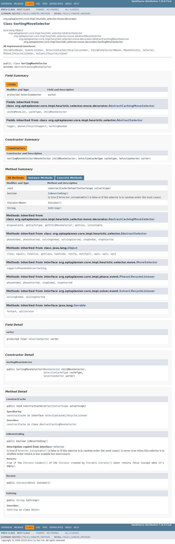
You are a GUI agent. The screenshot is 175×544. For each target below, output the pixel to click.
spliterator (26, 311)
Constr (35, 13)
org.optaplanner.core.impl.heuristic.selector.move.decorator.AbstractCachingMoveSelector (74, 39)
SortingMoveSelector (20, 158)
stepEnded (89, 239)
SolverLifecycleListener (52, 53)
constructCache (57, 188)
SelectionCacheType (90, 158)
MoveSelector (132, 50)
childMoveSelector (55, 111)
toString (53, 208)
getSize (80, 225)
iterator (53, 202)
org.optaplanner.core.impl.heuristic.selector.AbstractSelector (45, 33)
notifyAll (85, 254)
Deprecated (56, 4)
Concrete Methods (69, 177)
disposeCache (15, 225)
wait (97, 254)
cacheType (35, 111)
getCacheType (34, 225)
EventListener (34, 50)
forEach (11, 311)
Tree (45, 4)
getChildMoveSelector (58, 225)
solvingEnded (50, 239)
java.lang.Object (13, 30)
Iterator (12, 202)
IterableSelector (102, 50)
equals (20, 254)
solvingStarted (70, 239)
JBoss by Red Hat (36, 540)
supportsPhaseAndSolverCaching (26, 268)
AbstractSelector (130, 120)
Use (38, 4)
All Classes (72, 9)
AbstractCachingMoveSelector (32, 66)
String (11, 208)
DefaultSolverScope (80, 188)
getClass (46, 254)
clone (10, 254)
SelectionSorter (31, 94)
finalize (32, 254)
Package (18, 4)
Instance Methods (40, 177)
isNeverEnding (57, 193)
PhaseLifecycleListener (18, 53)
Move (18, 50)
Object (72, 248)
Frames (40, 9)
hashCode (60, 254)
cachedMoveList (16, 111)
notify (72, 254)
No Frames (53, 9)
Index (68, 4)
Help (76, 4)
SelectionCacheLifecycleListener (67, 50)
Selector (148, 50)
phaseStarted (31, 239)
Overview (6, 4)
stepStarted (105, 239)
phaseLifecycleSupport (32, 126)
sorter (52, 94)
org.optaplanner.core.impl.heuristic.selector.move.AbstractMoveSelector (58, 36)
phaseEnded (13, 239)
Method (45, 13)
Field (26, 13)
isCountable (94, 225)
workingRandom (58, 126)
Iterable (8, 50)
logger (11, 126)
